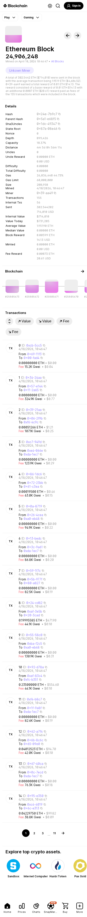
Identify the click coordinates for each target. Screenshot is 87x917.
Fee (66, 321)
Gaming (29, 17)
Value (26, 321)
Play (7, 17)
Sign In (76, 5)
